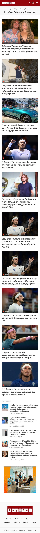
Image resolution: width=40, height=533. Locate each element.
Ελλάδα (7, 41)
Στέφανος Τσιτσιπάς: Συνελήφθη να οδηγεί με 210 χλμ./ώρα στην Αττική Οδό (19, 318)
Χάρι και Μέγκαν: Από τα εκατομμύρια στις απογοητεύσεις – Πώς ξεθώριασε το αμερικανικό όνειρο (22, 421)
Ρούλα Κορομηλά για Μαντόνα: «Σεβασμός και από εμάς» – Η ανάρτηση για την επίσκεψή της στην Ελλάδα (23, 455)
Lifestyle (7, 194)
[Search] (33, 3)
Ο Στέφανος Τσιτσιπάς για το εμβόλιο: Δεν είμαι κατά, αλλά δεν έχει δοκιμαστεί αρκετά (18, 392)
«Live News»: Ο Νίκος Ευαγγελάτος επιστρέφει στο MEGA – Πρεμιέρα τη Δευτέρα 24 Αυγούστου (23, 432)
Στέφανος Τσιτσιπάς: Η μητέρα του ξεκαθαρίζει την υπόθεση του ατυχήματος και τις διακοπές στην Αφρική (19, 243)
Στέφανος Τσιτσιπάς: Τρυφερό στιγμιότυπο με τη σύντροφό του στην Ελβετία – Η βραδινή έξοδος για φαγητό (19, 50)
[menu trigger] (36, 3)
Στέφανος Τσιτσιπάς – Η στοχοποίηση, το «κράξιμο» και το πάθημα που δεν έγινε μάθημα (18, 355)
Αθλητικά (7, 348)
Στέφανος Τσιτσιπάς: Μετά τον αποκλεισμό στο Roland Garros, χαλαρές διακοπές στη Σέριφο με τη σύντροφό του (19, 89)
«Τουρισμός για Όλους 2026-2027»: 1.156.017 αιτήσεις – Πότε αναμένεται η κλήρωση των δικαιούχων (23, 443)
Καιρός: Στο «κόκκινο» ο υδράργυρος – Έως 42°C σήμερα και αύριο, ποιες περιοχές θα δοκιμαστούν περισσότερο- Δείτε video (23, 408)
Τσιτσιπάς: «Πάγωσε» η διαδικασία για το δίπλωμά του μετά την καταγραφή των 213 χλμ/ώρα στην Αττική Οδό (19, 203)
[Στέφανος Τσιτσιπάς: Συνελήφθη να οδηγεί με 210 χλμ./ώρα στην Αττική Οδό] (20, 300)
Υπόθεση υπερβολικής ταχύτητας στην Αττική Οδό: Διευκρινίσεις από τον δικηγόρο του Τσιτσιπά (19, 128)
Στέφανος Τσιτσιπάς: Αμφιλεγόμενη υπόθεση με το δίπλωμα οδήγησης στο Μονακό (19, 165)
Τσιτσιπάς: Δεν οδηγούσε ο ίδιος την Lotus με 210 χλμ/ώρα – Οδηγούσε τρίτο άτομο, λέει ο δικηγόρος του (19, 281)
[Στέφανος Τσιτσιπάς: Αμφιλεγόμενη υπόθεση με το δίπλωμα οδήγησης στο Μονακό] (20, 147)
